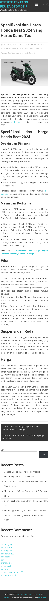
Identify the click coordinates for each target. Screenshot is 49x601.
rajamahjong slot (8, 575)
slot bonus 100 (7, 547)
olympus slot (6, 563)
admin (24, 45)
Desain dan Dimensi (27, 49)
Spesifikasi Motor (10, 49)
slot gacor (5, 557)
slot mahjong (7, 544)
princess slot (7, 566)
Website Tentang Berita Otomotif (28, 594)
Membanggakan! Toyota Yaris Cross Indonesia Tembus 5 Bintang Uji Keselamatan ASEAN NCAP (25, 515)
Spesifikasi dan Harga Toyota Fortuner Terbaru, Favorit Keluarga (21, 428)
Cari (2, 450)
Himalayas (6, 598)
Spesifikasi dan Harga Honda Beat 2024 (22, 53)
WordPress (42, 598)
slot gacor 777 (18, 122)
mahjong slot (7, 550)
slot (2, 560)
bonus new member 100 (12, 572)
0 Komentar (38, 45)
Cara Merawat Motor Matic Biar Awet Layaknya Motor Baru (23, 437)
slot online (5, 569)
